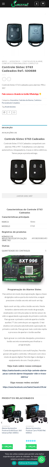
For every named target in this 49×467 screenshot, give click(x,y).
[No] (46, 460)
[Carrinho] (43, 4)
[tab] (24, 127)
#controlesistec (10, 107)
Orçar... (8, 446)
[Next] (47, 427)
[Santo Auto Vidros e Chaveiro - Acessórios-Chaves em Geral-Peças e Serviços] (20, 3)
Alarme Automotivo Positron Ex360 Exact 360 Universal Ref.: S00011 (12, 430)
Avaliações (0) (9, 133)
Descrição (7, 128)
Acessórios (15, 61)
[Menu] (3, 4)
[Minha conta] (37, 4)
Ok (14, 463)
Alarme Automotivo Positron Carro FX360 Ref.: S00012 (36, 430)
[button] (41, 459)
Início (4, 61)
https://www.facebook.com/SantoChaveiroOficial (24, 387)
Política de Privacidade (28, 463)
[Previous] (2, 427)
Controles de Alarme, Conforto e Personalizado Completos (22, 62)
